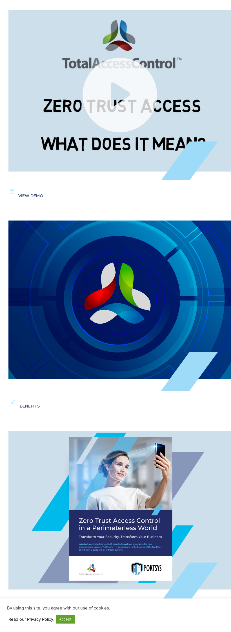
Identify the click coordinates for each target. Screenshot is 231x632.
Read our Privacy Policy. (31, 619)
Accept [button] (65, 619)
